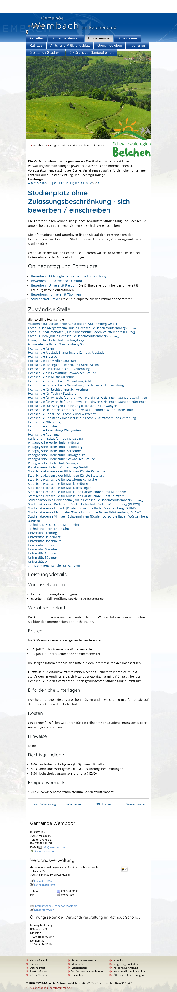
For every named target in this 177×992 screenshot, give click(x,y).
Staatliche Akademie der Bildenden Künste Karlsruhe (66, 471)
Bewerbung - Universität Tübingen (56, 294)
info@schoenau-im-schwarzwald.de (56, 906)
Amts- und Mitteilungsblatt (129, 971)
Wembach (38, 145)
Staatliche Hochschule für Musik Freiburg (58, 484)
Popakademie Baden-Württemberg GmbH (58, 467)
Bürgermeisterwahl (65, 38)
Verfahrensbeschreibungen (87, 971)
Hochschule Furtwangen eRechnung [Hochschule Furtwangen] (73, 406)
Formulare (77, 975)
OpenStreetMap (43, 881)
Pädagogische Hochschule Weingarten (55, 463)
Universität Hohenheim (45, 541)
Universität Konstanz (43, 545)
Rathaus (35, 45)
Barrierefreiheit (39, 971)
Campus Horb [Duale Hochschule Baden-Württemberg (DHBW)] (73, 336)
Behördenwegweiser (83, 960)
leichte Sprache (39, 975)
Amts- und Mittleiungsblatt (70, 45)
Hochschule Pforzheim (44, 426)
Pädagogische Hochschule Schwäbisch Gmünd (61, 459)
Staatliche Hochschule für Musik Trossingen (60, 488)
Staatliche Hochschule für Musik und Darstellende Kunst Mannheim (77, 492)
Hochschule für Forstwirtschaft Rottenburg (59, 369)
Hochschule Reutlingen (45, 434)
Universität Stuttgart (42, 553)
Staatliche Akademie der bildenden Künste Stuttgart (66, 475)
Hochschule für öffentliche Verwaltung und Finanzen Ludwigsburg (76, 385)
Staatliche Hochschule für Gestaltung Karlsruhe (62, 479)
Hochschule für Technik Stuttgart (52, 393)
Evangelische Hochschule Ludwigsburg (56, 340)
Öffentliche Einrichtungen (128, 975)
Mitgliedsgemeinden (125, 964)
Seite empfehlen (136, 804)
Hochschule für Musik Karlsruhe (51, 377)
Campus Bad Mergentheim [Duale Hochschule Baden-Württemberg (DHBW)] (83, 328)
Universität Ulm (39, 561)
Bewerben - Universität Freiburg (54, 285)
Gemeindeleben (109, 45)
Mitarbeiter (78, 964)
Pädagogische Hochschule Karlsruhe (54, 451)
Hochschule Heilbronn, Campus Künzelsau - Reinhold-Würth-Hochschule (81, 410)
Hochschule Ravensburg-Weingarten (54, 430)
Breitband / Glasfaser (45, 52)
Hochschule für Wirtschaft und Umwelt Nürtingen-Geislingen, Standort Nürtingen (87, 402)
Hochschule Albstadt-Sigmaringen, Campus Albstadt (66, 352)
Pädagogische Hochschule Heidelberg (55, 447)
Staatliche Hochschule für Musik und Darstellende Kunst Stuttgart (76, 496)
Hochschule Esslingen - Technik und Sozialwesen (63, 365)
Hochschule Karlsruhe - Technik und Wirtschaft (62, 414)
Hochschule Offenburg (44, 422)
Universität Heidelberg (44, 537)
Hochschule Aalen (41, 348)
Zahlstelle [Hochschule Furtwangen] (54, 566)
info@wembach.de (54, 847)
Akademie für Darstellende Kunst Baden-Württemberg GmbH (72, 324)
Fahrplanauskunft (44, 885)
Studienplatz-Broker (45, 299)
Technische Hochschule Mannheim (53, 525)
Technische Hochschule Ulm (48, 529)
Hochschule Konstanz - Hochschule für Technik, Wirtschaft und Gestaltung (82, 418)
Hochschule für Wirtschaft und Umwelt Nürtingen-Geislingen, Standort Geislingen (87, 397)
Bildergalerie (127, 38)
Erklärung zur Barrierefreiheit (91, 52)
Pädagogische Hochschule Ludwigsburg (56, 455)
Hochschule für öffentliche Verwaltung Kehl (59, 381)
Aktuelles (36, 38)
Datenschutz (37, 968)
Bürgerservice (98, 38)
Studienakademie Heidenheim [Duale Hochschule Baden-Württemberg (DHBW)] (85, 500)
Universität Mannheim (44, 549)
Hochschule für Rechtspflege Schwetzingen (59, 389)
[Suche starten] (27, 32)
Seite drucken (74, 804)
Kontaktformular (44, 851)
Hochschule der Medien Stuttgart (52, 361)
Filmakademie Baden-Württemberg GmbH (58, 344)
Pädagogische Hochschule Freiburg (53, 443)
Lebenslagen (79, 968)
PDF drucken (103, 804)
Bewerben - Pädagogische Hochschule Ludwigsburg (68, 276)
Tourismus (138, 45)
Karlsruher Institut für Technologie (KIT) (56, 438)
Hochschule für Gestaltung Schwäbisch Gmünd (62, 373)
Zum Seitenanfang (45, 804)
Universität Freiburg (42, 533)
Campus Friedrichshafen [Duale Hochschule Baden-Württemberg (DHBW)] (81, 332)
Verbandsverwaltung (125, 968)
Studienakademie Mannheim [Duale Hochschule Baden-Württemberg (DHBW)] (84, 512)
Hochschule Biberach (43, 356)
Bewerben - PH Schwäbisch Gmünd (56, 281)
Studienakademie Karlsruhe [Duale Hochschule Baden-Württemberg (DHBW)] (84, 504)
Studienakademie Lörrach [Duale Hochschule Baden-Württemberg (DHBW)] (82, 508)
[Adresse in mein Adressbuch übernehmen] (125, 872)
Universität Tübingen (43, 557)
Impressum (36, 964)
